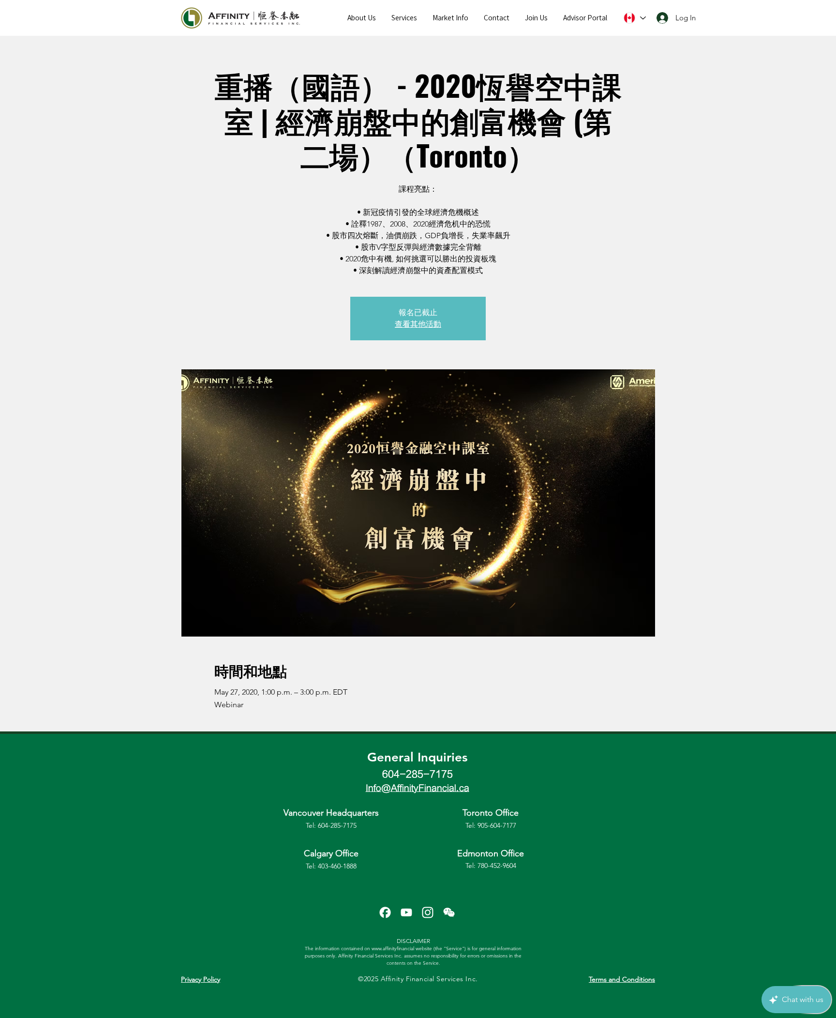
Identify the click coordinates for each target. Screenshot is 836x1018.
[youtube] (406, 912)
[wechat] (449, 912)
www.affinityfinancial (393, 948)
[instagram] (427, 912)
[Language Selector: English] (634, 17)
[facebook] (385, 912)
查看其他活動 (418, 324)
